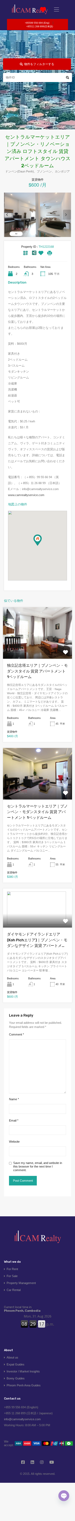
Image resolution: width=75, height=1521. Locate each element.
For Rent (12, 1269)
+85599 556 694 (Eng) (37, 23)
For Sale (12, 1275)
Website (14, 1141)
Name (14, 1099)
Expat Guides (15, 1364)
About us (12, 1357)
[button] (42, 546)
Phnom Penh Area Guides (24, 1385)
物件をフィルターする (39, 64)
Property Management (21, 1282)
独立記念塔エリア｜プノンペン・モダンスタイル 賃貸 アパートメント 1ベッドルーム (37, 671)
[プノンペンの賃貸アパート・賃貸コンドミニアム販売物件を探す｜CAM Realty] (30, 9)
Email (13, 1120)
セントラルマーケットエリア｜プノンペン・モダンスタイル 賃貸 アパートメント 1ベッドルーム (37, 812)
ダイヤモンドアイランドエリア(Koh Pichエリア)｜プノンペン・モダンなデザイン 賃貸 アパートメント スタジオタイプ (37, 940)
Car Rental (14, 1289)
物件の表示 (38, 648)
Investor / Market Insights (23, 1371)
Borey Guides (16, 1378)
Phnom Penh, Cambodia (22, 1309)
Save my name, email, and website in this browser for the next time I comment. (37, 1166)
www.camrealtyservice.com (26, 495)
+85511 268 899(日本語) (39, 26)
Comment (16, 1034)
